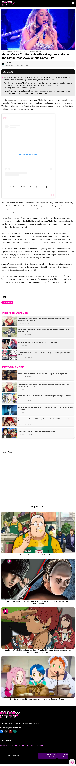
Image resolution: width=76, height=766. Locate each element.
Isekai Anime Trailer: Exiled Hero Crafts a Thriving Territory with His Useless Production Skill (44, 331)
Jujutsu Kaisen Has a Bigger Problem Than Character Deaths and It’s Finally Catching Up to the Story (44, 319)
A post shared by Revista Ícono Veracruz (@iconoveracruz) (28, 187)
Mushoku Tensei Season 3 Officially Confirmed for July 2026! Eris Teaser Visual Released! (45, 420)
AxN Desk (10, 63)
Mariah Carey (7, 263)
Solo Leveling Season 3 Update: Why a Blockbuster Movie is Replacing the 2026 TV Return (45, 408)
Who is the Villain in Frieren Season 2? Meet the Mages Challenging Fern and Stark (44, 397)
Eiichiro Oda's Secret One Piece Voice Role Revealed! (36, 431)
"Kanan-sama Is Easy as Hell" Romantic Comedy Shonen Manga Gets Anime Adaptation (44, 354)
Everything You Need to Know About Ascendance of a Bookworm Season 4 (38, 699)
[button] (69, 3)
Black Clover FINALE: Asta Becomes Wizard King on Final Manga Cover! (43, 374)
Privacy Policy (65, 756)
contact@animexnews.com (11, 728)
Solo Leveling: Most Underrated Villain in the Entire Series (38, 342)
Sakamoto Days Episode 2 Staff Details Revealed (38, 555)
